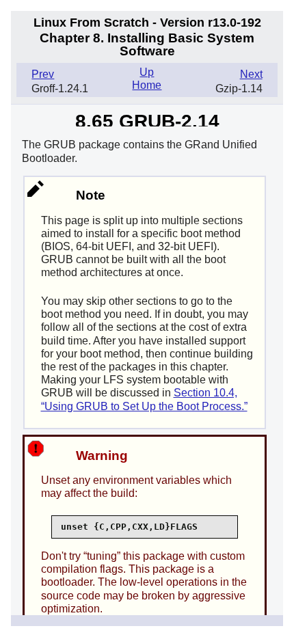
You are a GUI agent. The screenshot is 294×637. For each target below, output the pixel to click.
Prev (42, 74)
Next (251, 74)
